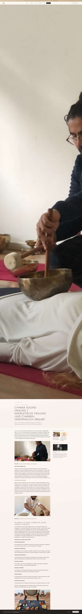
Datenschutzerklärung (16, 612)
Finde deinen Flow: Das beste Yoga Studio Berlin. (28, 518)
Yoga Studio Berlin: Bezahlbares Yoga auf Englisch (28, 463)
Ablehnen (69, 611)
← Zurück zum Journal (19, 402)
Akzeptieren (75, 611)
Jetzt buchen (55, 0)
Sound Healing (17, 430)
